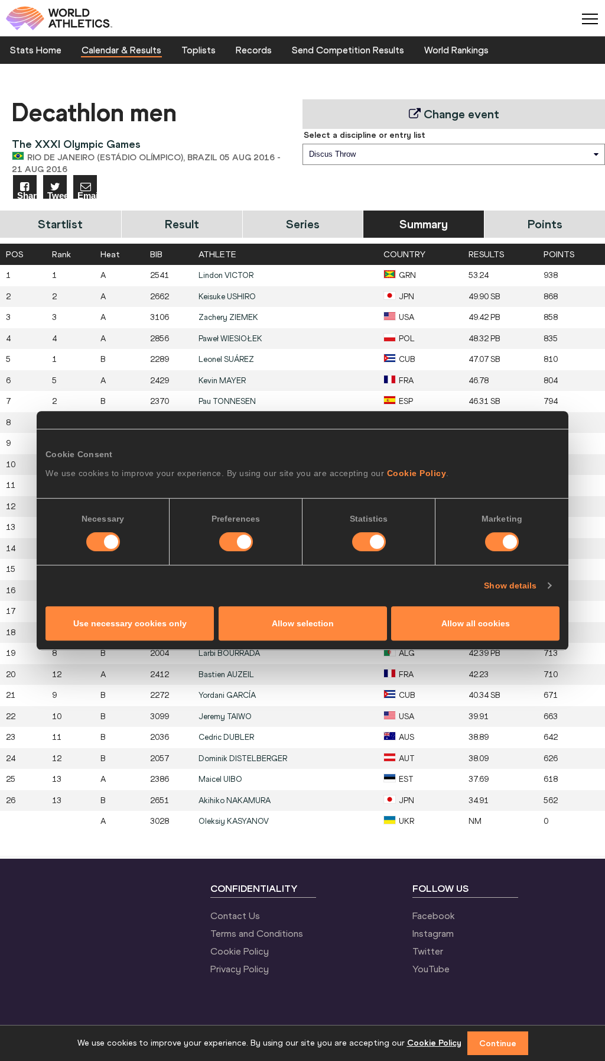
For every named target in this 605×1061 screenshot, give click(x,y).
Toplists (198, 50)
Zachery (228, 317)
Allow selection (303, 623)
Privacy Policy (239, 969)
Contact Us (235, 915)
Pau (227, 401)
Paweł (230, 339)
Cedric (226, 737)
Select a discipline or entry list (364, 135)
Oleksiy (234, 821)
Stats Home (35, 50)
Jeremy (225, 716)
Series (303, 223)
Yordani (227, 695)
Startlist (60, 223)
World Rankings (456, 50)
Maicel (220, 779)
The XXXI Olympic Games (76, 144)
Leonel (226, 359)
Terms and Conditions (256, 933)
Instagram (433, 933)
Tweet (57, 195)
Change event (460, 113)
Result (182, 223)
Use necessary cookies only (130, 623)
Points (545, 223)
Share (27, 195)
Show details (510, 585)
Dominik (243, 758)
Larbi (229, 653)
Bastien (226, 674)
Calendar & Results (121, 50)
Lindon (226, 275)
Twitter (427, 951)
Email (87, 195)
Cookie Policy (417, 473)
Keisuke (227, 297)
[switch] (236, 541)
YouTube (431, 969)
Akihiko (235, 800)
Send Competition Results (348, 50)
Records (254, 50)
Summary (423, 223)
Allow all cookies (475, 623)
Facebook (433, 915)
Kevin (222, 381)
